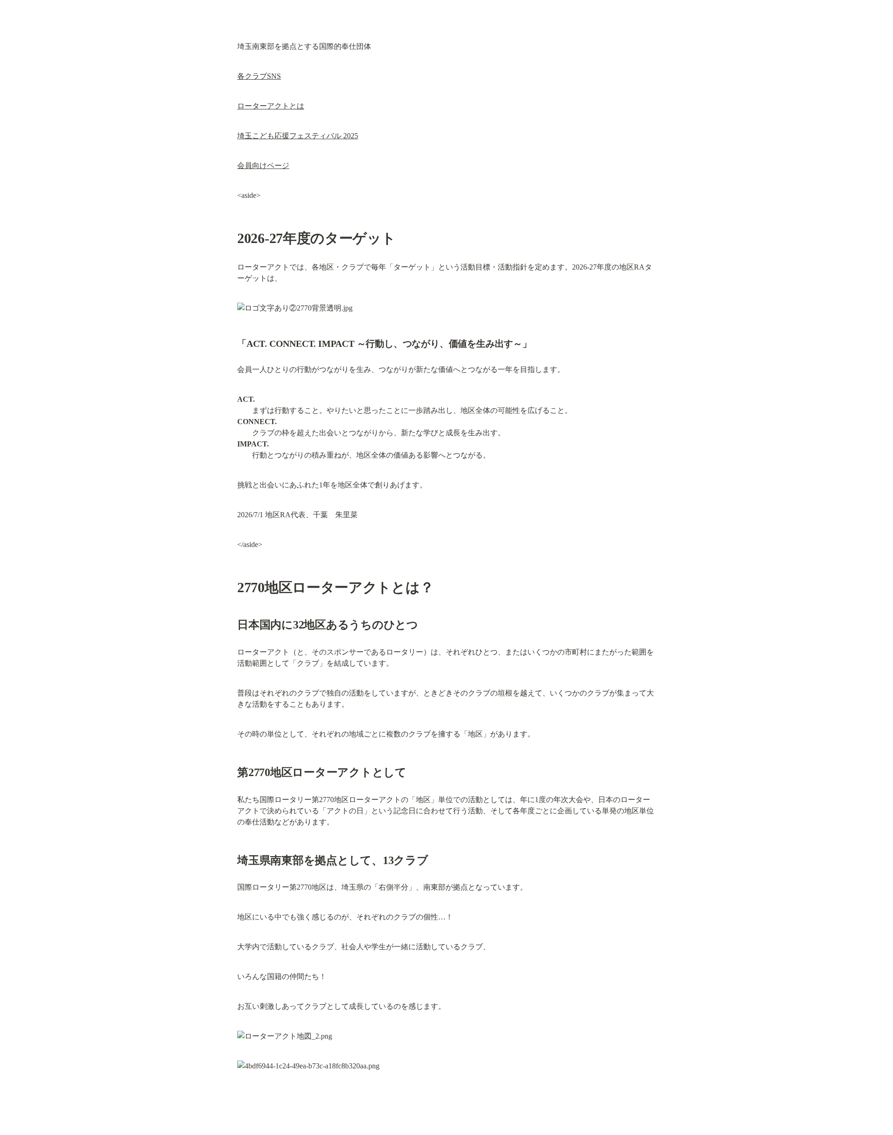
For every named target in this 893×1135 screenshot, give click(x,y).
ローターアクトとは (270, 106)
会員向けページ (263, 165)
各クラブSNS (259, 76)
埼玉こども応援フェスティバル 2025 (297, 136)
